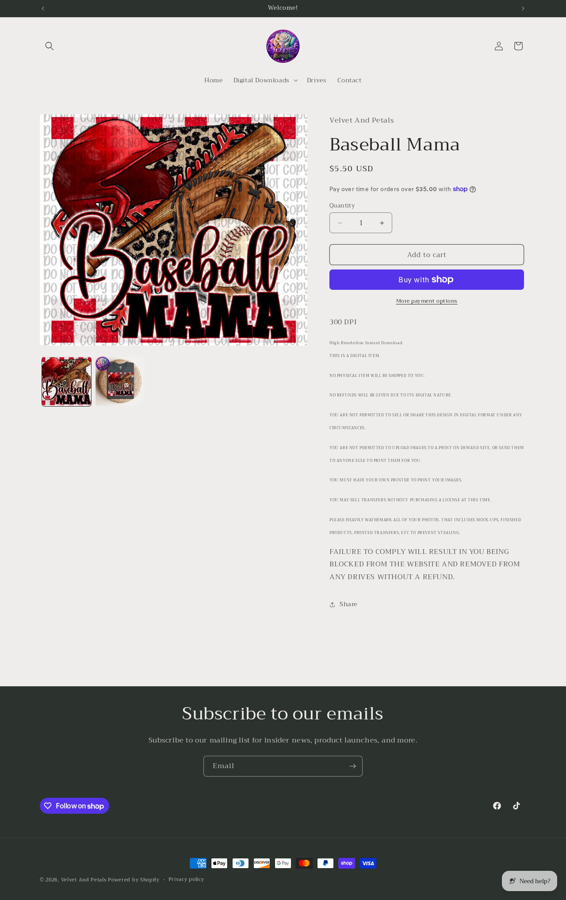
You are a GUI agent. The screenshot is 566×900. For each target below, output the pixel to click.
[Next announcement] (523, 8)
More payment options (427, 301)
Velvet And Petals (84, 880)
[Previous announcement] (43, 8)
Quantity (342, 205)
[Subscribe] (352, 766)
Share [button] (348, 604)
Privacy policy (186, 880)
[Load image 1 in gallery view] (66, 381)
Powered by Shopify (134, 880)
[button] (49, 46)
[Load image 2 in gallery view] (120, 381)
